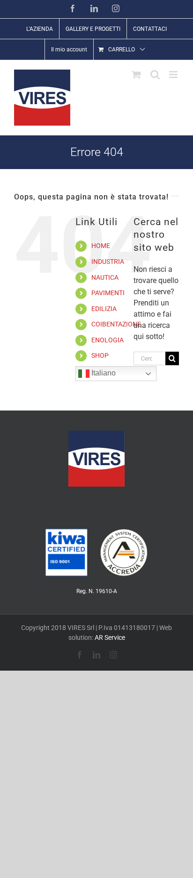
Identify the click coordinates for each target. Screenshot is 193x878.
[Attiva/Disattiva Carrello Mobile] (136, 74)
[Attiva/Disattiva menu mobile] (174, 74)
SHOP (100, 355)
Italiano (102, 373)
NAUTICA (105, 277)
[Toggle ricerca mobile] (155, 74)
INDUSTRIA (107, 261)
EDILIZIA (104, 308)
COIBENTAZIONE (116, 324)
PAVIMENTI (108, 293)
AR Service (110, 637)
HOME (100, 245)
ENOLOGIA (107, 340)
